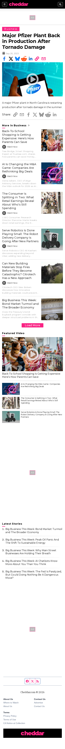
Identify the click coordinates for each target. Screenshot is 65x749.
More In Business (14, 125)
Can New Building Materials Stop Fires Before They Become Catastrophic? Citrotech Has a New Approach (19, 271)
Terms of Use (9, 719)
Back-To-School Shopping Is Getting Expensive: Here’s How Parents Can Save (18, 136)
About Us (7, 706)
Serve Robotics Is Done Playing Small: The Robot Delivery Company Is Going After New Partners (20, 236)
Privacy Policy (9, 716)
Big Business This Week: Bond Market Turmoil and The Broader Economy (20, 303)
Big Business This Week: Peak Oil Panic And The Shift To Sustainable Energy (32, 541)
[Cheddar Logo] (18, 4)
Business (10, 29)
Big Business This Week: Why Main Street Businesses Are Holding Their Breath (30, 552)
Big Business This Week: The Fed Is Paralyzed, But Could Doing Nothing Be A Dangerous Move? (33, 574)
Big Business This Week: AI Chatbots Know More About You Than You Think (31, 563)
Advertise (38, 702)
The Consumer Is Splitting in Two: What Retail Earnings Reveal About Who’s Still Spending (18, 201)
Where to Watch (11, 702)
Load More (32, 325)
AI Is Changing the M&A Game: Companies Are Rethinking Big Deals (19, 167)
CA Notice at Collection (14, 723)
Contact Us (39, 706)
